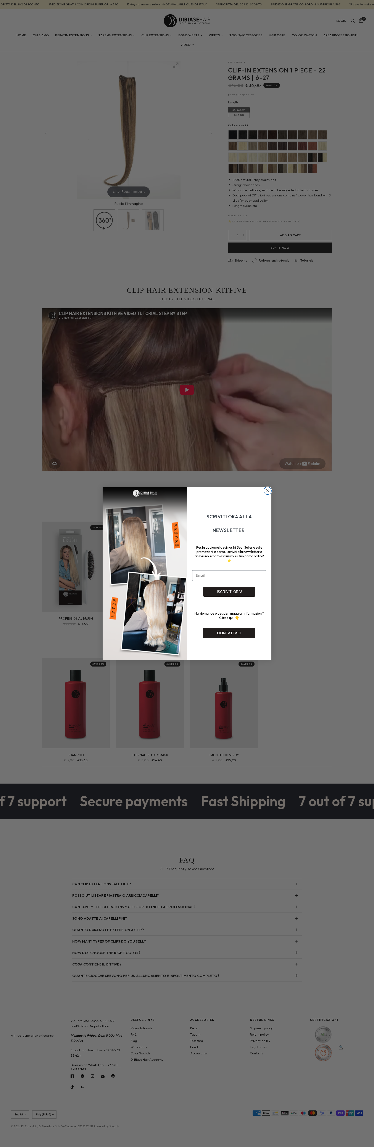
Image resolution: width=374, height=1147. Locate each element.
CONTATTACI (229, 633)
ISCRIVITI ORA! (229, 592)
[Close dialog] (267, 491)
